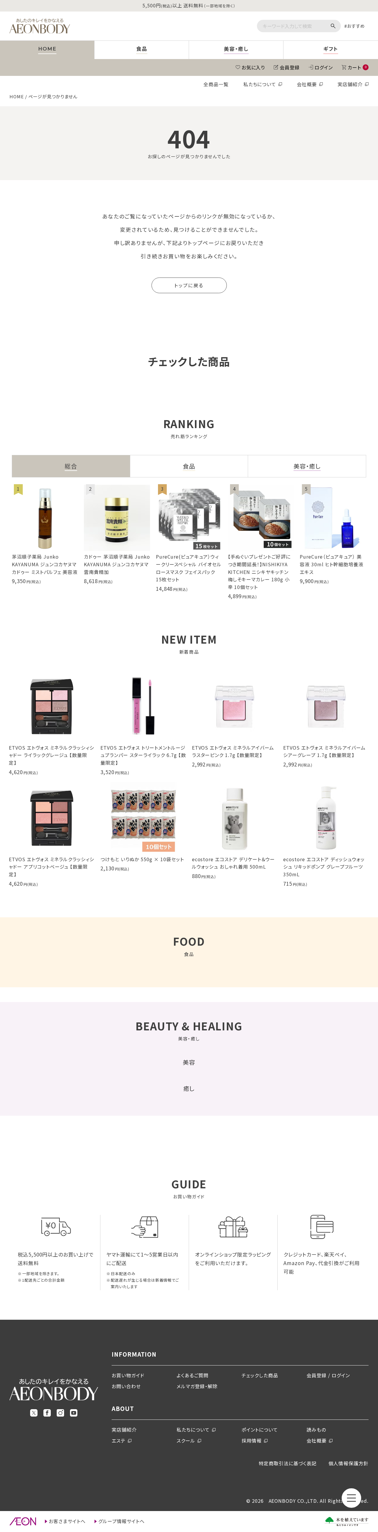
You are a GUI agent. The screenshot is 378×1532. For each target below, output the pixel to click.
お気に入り (253, 67)
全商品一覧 (216, 84)
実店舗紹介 (350, 84)
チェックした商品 (260, 1375)
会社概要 (307, 84)
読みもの (316, 1429)
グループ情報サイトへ (121, 1521)
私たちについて (259, 84)
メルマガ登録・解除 (197, 1386)
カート (357, 67)
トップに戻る (188, 285)
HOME (16, 96)
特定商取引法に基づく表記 (288, 1463)
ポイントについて (260, 1429)
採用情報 (252, 1440)
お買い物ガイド (128, 1375)
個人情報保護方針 (348, 1463)
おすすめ (356, 26)
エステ (119, 1440)
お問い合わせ (126, 1386)
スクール (186, 1440)
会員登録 (290, 67)
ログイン (324, 67)
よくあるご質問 (192, 1375)
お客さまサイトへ (67, 1521)
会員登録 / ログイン (328, 1375)
